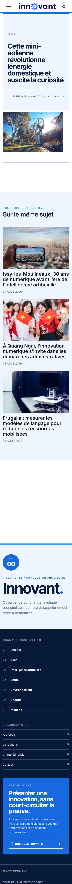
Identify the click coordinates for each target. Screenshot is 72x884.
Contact (36, 764)
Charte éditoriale (36, 754)
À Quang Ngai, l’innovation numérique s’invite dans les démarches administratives (34, 351)
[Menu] (8, 6)
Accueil (12, 33)
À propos (36, 734)
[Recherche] (63, 6)
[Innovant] (37, 6)
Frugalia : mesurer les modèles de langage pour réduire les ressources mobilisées (32, 426)
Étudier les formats (36, 843)
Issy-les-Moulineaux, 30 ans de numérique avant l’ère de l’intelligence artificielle (36, 279)
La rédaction (36, 744)
